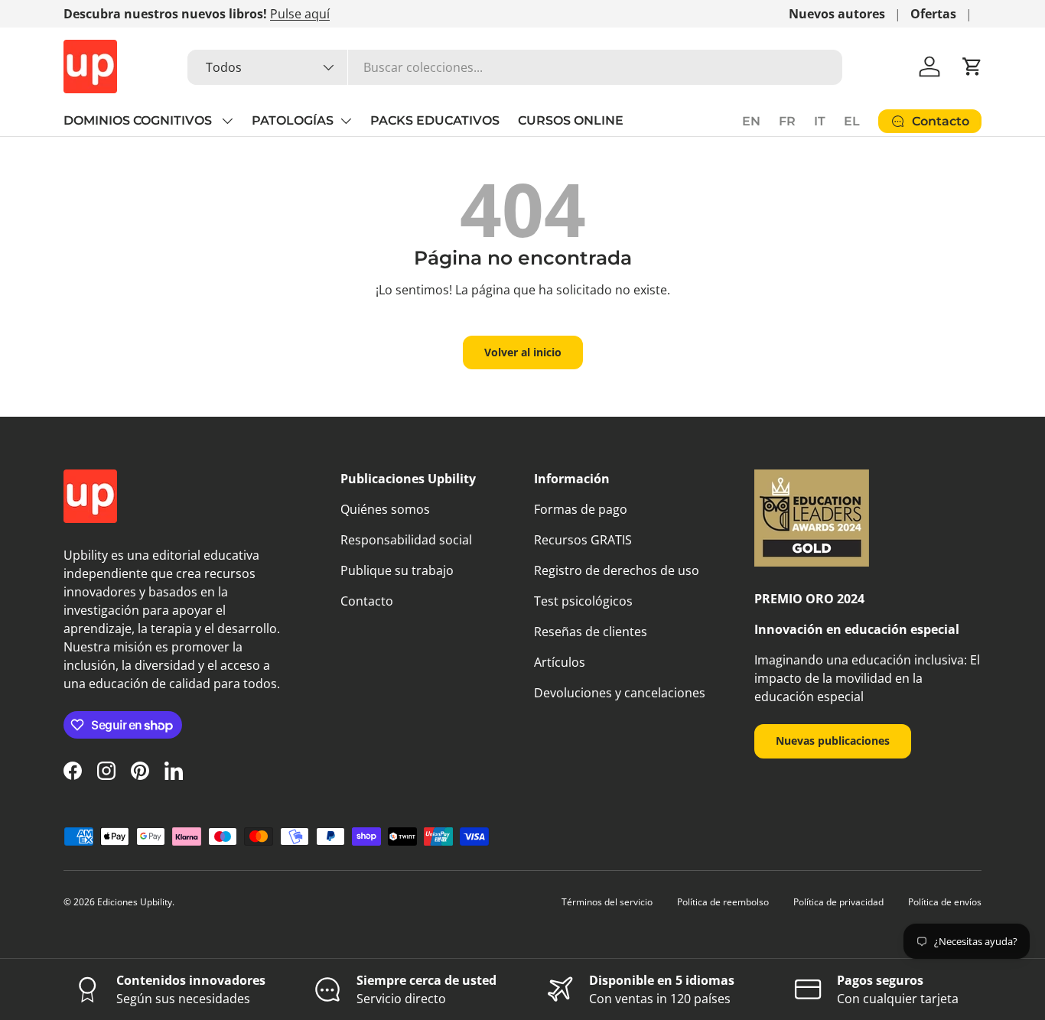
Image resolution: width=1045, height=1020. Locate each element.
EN (751, 121)
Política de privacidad (838, 901)
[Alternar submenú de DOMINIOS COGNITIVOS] (227, 121)
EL (852, 121)
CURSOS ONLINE (570, 120)
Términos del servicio (607, 901)
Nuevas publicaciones (833, 740)
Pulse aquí (300, 13)
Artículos (559, 662)
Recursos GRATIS (583, 539)
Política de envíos (945, 901)
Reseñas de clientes (590, 631)
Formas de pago (580, 509)
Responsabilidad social (406, 539)
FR (787, 121)
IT (819, 121)
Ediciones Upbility (134, 901)
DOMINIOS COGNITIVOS (139, 120)
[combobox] (514, 67)
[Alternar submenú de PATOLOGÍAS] (346, 121)
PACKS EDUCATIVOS (435, 120)
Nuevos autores (837, 13)
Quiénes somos (385, 509)
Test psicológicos (583, 601)
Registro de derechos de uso (616, 570)
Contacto (366, 601)
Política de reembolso (723, 901)
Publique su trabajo (397, 570)
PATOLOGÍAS (293, 120)
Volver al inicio (523, 352)
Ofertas (933, 13)
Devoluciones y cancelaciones (619, 692)
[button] (972, 66)
